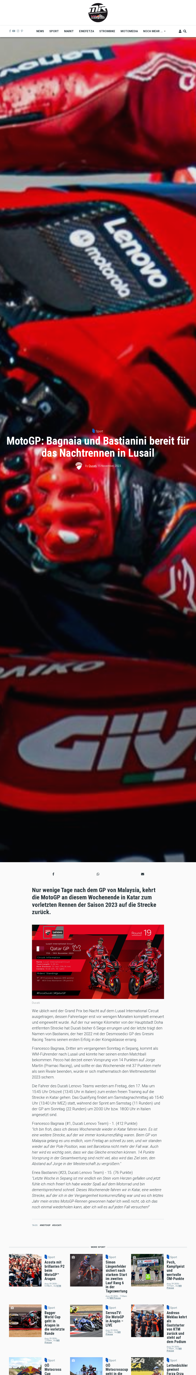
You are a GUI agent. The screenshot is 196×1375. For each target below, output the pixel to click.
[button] (53, 874)
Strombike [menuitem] (107, 31)
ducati (57, 1225)
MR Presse (115, 1298)
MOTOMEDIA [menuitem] (129, 31)
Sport (99, 431)
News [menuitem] (40, 31)
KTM (58, 1286)
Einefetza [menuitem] (86, 31)
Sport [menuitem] (54, 31)
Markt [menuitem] (69, 31)
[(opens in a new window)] (10, 31)
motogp (46, 1225)
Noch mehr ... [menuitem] (151, 32)
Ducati (92, 465)
